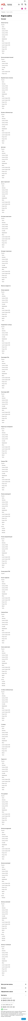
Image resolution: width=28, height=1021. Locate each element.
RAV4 (3, 51)
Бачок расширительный (7, 57)
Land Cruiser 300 (6, 45)
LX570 (3, 528)
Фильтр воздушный (6, 828)
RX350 (3, 532)
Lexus (2, 526)
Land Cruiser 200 (6, 43)
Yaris (3, 53)
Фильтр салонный (5, 901)
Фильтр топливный (6, 944)
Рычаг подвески (5, 577)
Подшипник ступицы (6, 324)
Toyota (2, 24)
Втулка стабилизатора (7, 112)
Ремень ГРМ (4, 461)
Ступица (3, 724)
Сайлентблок (4, 612)
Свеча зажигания (5, 647)
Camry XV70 (5, 34)
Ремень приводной (6, 494)
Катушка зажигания (6, 216)
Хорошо (23, 1019)
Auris (3, 26)
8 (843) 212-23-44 (8, 1007)
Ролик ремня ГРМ (5, 571)
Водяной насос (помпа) (7, 77)
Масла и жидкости (6, 285)
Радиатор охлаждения (7, 426)
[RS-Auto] (6, 4)
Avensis (3, 28)
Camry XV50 (5, 32)
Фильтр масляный (5, 863)
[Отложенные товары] (22, 4)
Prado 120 (4, 47)
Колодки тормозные (6, 251)
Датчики (3, 147)
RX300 (3, 530)
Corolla (3, 36)
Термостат (4, 759)
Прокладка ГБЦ (5, 357)
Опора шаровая (5, 290)
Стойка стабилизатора (7, 689)
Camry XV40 (5, 30)
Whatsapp (5, 1009)
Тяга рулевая (4, 793)
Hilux (3, 41)
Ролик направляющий (6, 536)
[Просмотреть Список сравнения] (18, 4)
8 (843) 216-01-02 (8, 1000)
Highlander (4, 39)
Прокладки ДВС (5, 392)
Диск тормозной (5, 181)
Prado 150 (4, 49)
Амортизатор (4, 22)
